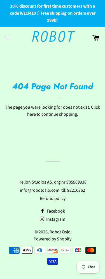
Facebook (55, 211)
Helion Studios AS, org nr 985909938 (52, 182)
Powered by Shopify (52, 239)
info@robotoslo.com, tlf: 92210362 (52, 190)
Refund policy (53, 198)
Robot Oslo (60, 232)
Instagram (55, 219)
